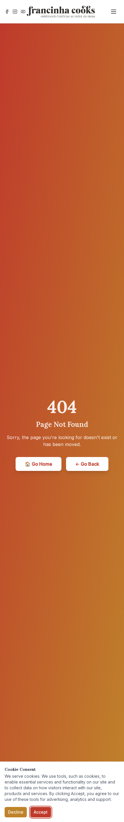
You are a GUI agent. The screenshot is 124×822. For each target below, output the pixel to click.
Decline (15, 812)
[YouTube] (23, 11)
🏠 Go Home (38, 464)
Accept (41, 812)
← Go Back (87, 464)
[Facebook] (7, 11)
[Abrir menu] (113, 11)
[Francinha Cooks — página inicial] (60, 11)
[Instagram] (15, 11)
